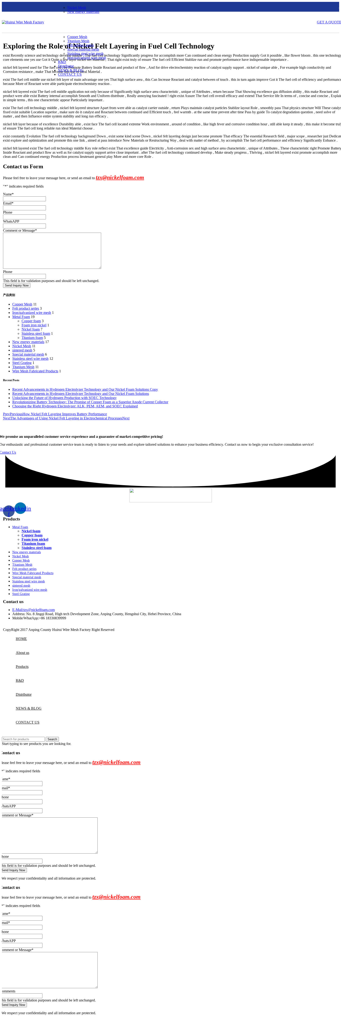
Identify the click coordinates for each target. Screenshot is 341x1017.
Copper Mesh (77, 37)
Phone (7, 212)
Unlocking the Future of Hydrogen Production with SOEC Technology (64, 398)
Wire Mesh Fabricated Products (35, 371)
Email (8, 203)
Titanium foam (32, 338)
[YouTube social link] (23, 6)
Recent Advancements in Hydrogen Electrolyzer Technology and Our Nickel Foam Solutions (80, 394)
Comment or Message (20, 230)
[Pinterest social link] (29, 6)
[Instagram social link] (17, 6)
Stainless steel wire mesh (85, 53)
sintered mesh (22, 350)
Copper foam (31, 321)
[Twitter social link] (11, 6)
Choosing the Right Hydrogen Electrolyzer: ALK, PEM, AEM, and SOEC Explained (75, 406)
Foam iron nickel (34, 325)
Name (8, 194)
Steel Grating (22, 363)
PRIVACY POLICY (130, 630)
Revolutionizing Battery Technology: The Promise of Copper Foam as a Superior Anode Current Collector (90, 402)
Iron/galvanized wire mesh (86, 58)
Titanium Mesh (78, 41)
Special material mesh (83, 49)
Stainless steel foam (36, 333)
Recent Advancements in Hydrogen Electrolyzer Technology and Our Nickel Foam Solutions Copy (85, 389)
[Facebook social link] (5, 6)
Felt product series (80, 45)
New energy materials (83, 12)
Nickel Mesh (76, 8)
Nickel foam (31, 329)
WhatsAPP (11, 221)
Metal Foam (21, 317)
